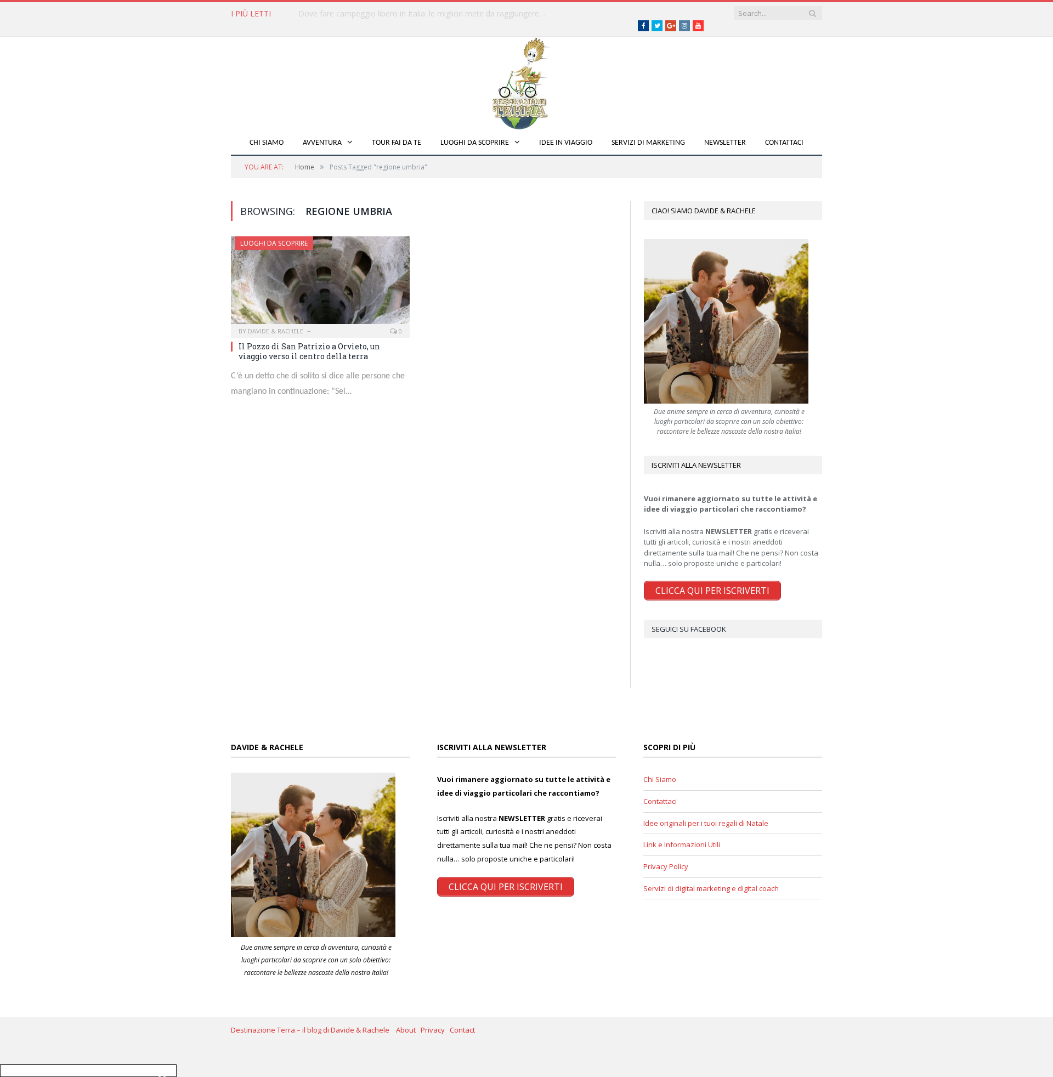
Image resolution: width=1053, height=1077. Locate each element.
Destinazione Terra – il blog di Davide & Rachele (313, 1030)
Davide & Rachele (275, 331)
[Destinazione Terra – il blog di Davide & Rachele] (526, 81)
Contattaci (784, 143)
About (408, 1030)
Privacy (435, 1030)
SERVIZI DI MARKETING (648, 143)
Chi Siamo (267, 143)
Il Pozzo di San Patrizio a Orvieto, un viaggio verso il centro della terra (309, 351)
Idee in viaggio (565, 143)
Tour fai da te (396, 143)
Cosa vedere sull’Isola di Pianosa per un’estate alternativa (399, 14)
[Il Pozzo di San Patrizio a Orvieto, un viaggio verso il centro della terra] (320, 283)
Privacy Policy (665, 866)
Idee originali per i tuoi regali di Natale (705, 823)
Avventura (322, 143)
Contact (462, 1030)
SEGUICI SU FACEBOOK (689, 629)
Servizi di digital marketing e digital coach (711, 888)
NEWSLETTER (725, 143)
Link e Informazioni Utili (681, 844)
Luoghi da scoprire (474, 143)
